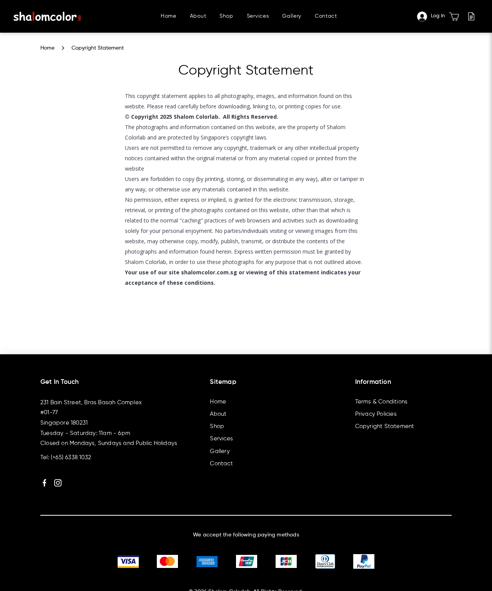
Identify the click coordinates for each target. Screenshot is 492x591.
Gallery (219, 451)
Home (47, 48)
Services (221, 439)
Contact (221, 463)
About (218, 414)
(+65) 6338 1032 (71, 457)
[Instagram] (58, 483)
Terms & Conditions (381, 402)
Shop (217, 426)
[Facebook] (44, 483)
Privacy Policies (376, 414)
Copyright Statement (97, 48)
